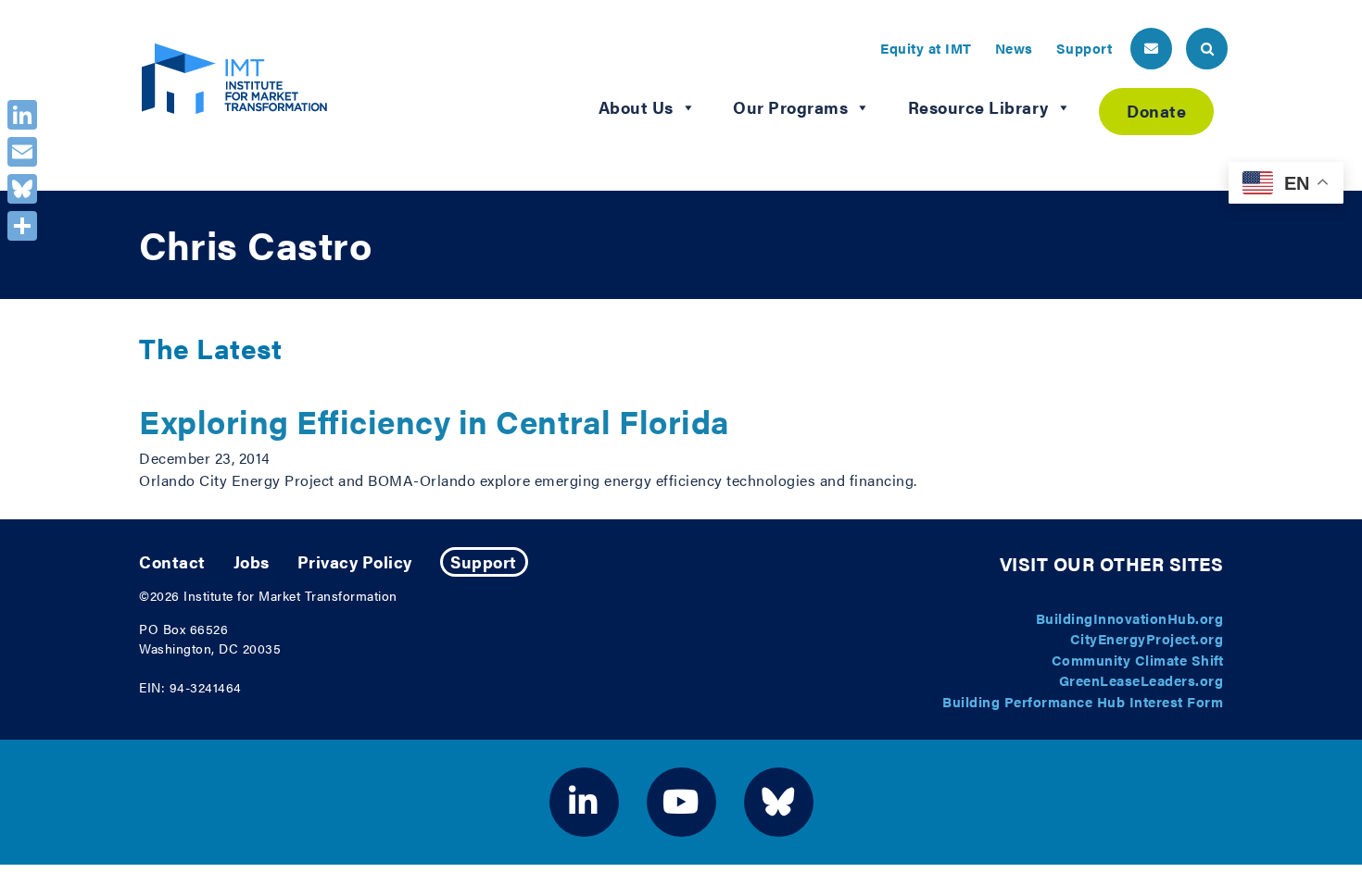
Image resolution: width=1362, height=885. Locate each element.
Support (1084, 47)
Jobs (251, 561)
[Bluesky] (22, 188)
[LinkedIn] (22, 114)
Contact (172, 561)
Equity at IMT (926, 47)
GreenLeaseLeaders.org (1141, 680)
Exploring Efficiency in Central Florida (434, 420)
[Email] (22, 151)
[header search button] (1207, 48)
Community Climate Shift (1138, 659)
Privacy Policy (354, 561)
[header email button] (1151, 48)
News (1014, 47)
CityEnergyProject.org (1147, 638)
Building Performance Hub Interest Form (1082, 701)
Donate (1156, 110)
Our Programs (790, 106)
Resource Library (978, 106)
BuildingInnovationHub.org (1130, 618)
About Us (636, 106)
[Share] (22, 225)
